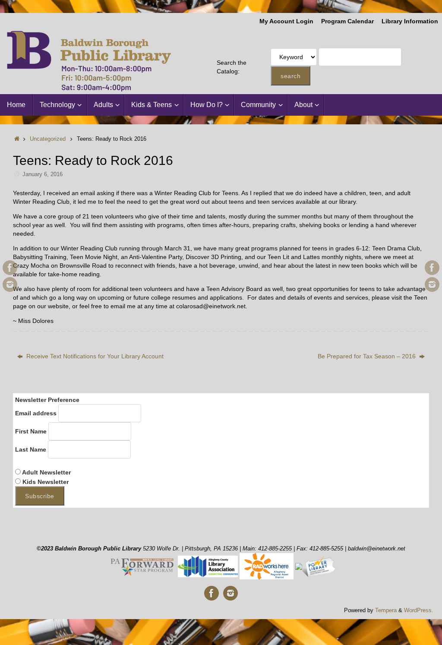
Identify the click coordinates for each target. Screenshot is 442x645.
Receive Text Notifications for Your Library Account (94, 356)
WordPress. (418, 610)
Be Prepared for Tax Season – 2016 (367, 356)
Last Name (30, 449)
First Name (31, 431)
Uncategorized (48, 139)
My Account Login (286, 21)
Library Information (410, 21)
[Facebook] (10, 267)
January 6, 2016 (42, 174)
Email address (36, 413)
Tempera (386, 610)
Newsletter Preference (47, 399)
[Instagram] (10, 284)
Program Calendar (347, 21)
